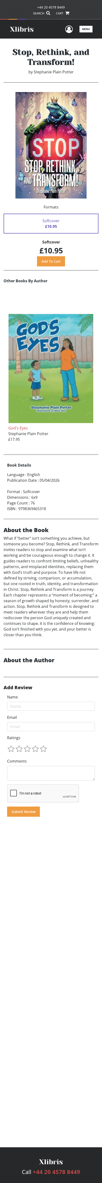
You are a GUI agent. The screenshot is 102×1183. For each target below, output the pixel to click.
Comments (17, 761)
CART (60, 13)
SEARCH (39, 13)
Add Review (18, 687)
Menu (86, 29)
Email (12, 717)
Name (12, 697)
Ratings (13, 737)
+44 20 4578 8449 (51, 7)
